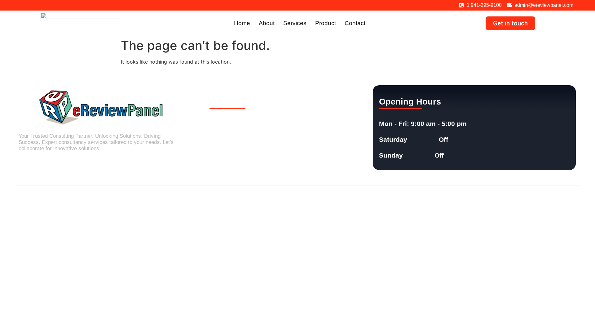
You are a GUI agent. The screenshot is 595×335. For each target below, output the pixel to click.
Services (294, 23)
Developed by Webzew (553, 198)
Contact (355, 23)
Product (325, 23)
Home (242, 23)
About (267, 23)
